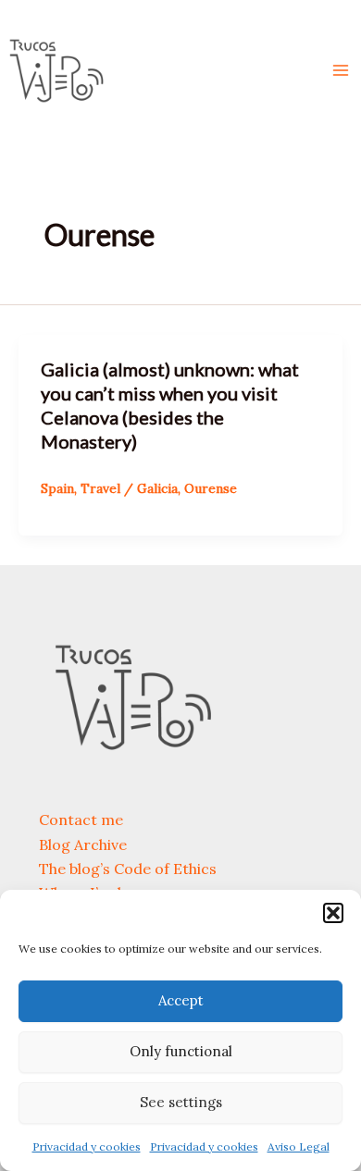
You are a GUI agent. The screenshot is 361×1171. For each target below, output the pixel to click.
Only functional (181, 1051)
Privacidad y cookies (86, 1146)
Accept (181, 1000)
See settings (181, 1102)
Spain (57, 488)
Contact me (81, 819)
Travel (100, 488)
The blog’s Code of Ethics (128, 868)
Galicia (157, 488)
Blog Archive (83, 844)
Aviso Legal (299, 1146)
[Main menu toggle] (340, 70)
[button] (333, 913)
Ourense (210, 488)
